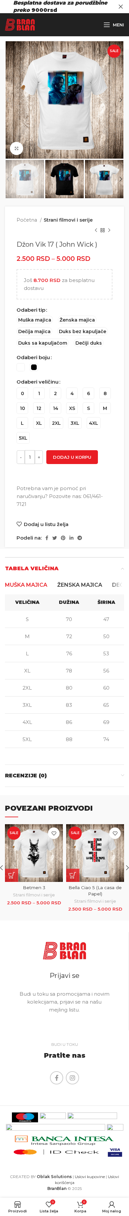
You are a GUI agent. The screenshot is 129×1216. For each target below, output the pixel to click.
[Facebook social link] (46, 538)
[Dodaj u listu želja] (54, 833)
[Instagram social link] (72, 1077)
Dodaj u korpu (72, 457)
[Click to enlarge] (16, 148)
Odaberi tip (31, 310)
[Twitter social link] (54, 538)
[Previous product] (96, 230)
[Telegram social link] (79, 538)
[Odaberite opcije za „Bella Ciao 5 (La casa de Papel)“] (72, 875)
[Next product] (109, 230)
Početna (27, 220)
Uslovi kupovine (90, 1176)
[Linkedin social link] (71, 538)
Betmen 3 (34, 887)
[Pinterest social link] (63, 538)
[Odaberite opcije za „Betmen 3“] (11, 875)
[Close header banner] (120, 6)
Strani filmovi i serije (68, 220)
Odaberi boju (33, 357)
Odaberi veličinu (38, 382)
